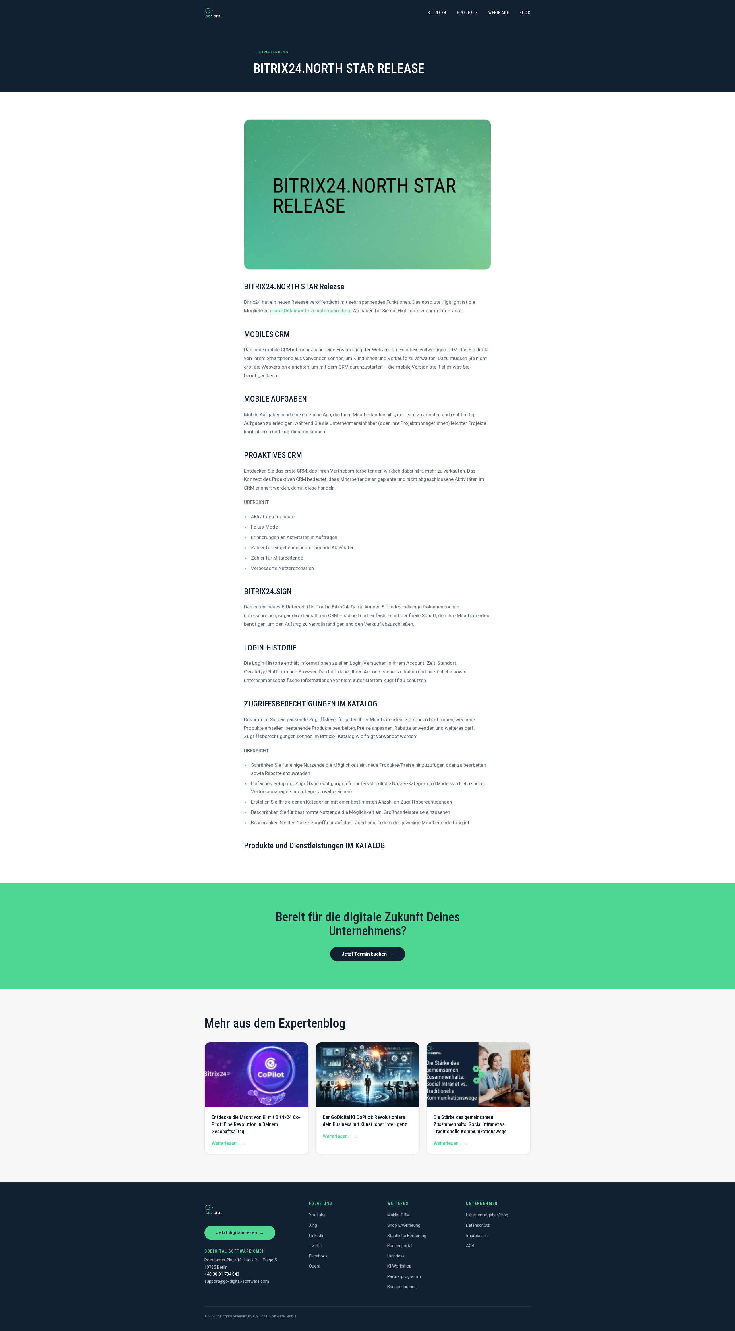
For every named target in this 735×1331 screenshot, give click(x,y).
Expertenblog (270, 52)
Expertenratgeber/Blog (487, 1215)
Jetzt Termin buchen (368, 954)
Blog (525, 12)
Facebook (318, 1256)
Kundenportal (399, 1245)
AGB (470, 1245)
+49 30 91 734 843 (221, 1274)
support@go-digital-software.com (236, 1281)
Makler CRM (398, 1215)
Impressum (477, 1235)
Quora (314, 1266)
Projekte (467, 12)
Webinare (498, 12)
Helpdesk (396, 1256)
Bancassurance (402, 1286)
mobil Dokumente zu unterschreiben (310, 310)
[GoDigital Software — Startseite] (213, 12)
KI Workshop (399, 1266)
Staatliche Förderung (406, 1235)
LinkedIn (316, 1235)
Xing (313, 1225)
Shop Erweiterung (403, 1225)
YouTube (317, 1215)
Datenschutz (478, 1225)
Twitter (315, 1245)
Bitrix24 (437, 12)
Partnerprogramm (404, 1276)
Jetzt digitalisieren (240, 1232)
